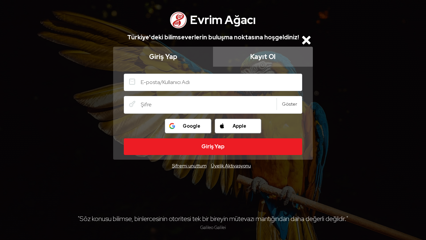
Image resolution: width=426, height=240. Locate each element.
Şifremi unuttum (189, 166)
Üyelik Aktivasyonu (231, 166)
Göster (289, 104)
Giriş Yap (163, 56)
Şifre (132, 104)
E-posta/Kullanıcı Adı (132, 81)
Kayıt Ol (263, 56)
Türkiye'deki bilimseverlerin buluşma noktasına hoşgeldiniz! (213, 37)
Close (306, 40)
